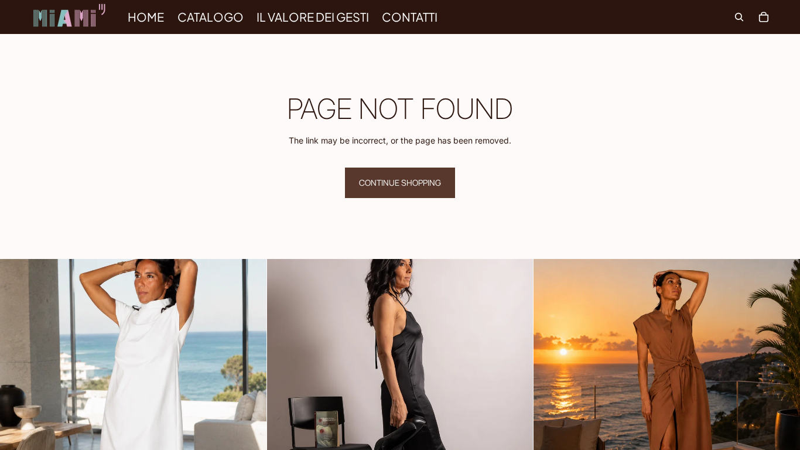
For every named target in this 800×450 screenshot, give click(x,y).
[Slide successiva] (248, 392)
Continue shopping (400, 182)
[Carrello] (764, 17)
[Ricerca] (739, 17)
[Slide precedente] (17, 392)
